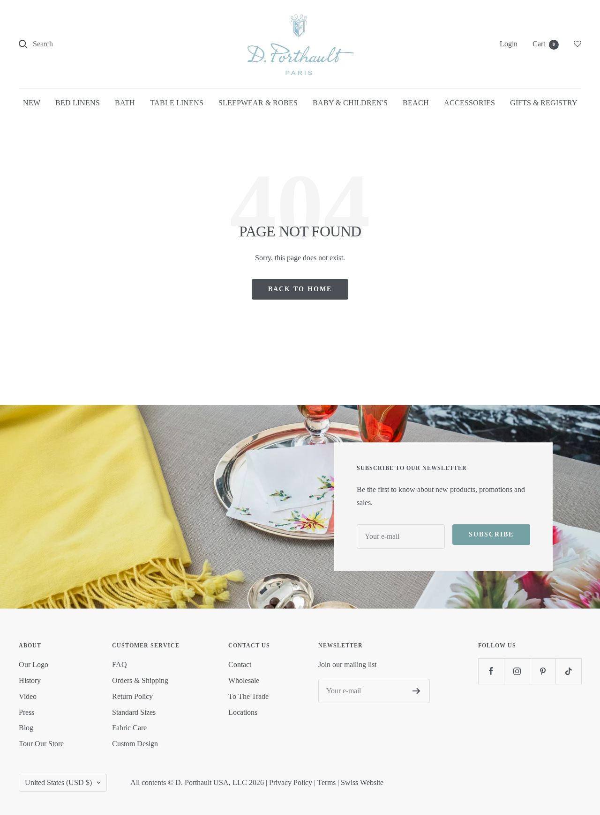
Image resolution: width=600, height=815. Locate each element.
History (30, 680)
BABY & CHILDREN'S (350, 103)
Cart (543, 44)
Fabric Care (129, 728)
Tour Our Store (41, 744)
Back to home (300, 289)
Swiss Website (362, 782)
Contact (239, 664)
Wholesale (243, 680)
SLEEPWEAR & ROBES (258, 103)
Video (28, 696)
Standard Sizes (134, 712)
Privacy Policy (290, 782)
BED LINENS (77, 103)
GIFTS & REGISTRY (544, 103)
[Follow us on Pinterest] (542, 671)
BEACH (416, 103)
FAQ (119, 664)
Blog (26, 728)
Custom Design (135, 744)
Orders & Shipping (140, 680)
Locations (242, 712)
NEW (31, 103)
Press (26, 712)
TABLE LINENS (176, 103)
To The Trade (248, 696)
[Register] (416, 691)
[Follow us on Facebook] (491, 671)
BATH (125, 103)
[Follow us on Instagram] (517, 671)
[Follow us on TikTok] (568, 671)
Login (509, 44)
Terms (326, 782)
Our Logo (33, 664)
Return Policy (132, 696)
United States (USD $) (58, 782)
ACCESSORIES (469, 103)
